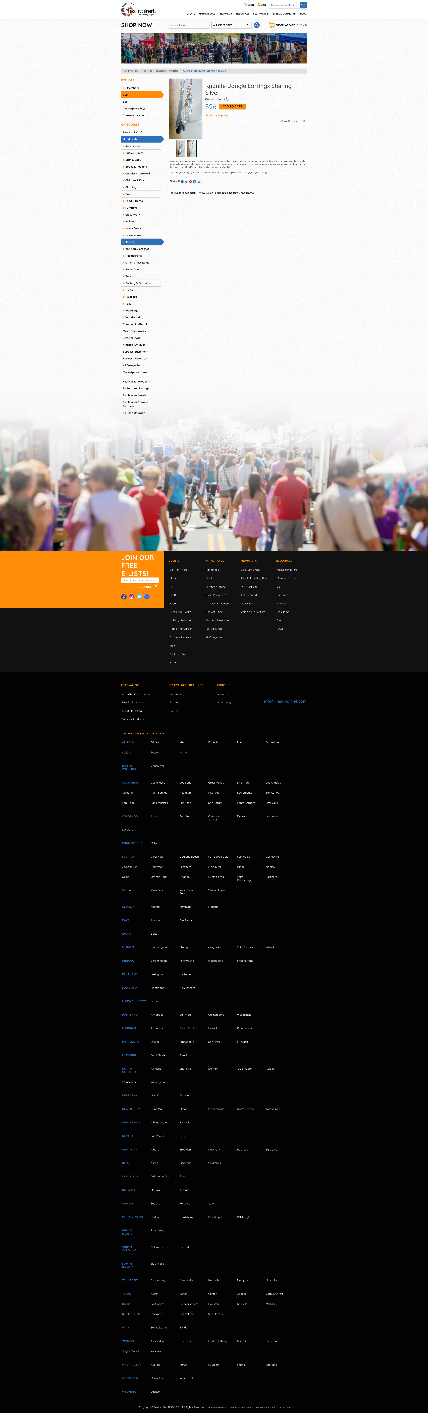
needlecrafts (133, 255)
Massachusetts (132, 1001)
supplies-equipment (135, 351)
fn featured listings (136, 388)
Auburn (155, 1364)
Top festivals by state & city (142, 733)
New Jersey (131, 1109)
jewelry (130, 242)
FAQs (280, 628)
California (130, 782)
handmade (130, 139)
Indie (173, 645)
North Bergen (245, 1109)
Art (171, 586)
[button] (226, 99)
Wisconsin (130, 1378)
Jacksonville (129, 866)
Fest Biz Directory (133, 702)
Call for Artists (178, 569)
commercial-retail (135, 324)
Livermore (243, 782)
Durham (213, 1068)
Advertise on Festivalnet (136, 694)
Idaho (126, 933)
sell (125, 101)
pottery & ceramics (137, 283)
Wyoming (129, 1391)
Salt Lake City (159, 1327)
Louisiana (129, 987)
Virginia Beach (131, 1351)
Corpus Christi (274, 1293)
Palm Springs (159, 792)
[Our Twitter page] (139, 596)
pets (128, 276)
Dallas (126, 1304)
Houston (213, 1304)
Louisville (185, 974)
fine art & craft (133, 132)
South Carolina (129, 1248)
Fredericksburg (189, 1304)
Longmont (272, 816)
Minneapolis (187, 1041)
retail (208, 578)
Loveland (128, 829)
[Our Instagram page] (131, 596)
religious (131, 296)
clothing (130, 187)
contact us (283, 1407)
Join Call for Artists (253, 611)
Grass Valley (216, 782)
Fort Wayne (187, 960)
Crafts (173, 595)
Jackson (156, 1391)
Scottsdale (272, 742)
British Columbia (129, 767)
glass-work (132, 214)
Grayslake (214, 947)
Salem (212, 1203)
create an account (135, 115)
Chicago (185, 947)
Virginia (128, 1341)
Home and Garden (181, 628)
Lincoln (155, 1095)
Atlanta (155, 906)
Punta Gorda (216, 876)
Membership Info (287, 569)
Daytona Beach (189, 856)
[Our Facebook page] (124, 596)
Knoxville (213, 1280)
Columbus (214, 1163)
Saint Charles (245, 947)
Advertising (224, 702)
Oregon (128, 1203)
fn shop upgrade (134, 413)
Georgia (128, 906)
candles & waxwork (138, 173)
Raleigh (270, 1068)
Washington (132, 1364)
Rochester (243, 1149)
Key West (157, 866)
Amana (155, 920)
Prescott (242, 742)
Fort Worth (157, 1304)
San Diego (128, 802)
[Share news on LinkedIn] (194, 182)
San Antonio (187, 1314)
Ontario (128, 1190)
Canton (212, 1293)
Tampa (126, 890)
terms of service (216, 1407)
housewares (133, 235)
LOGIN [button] (250, 5)
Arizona (128, 742)
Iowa (126, 920)
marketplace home (135, 372)
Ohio (125, 1163)
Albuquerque (159, 1122)
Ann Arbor (157, 1028)
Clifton (183, 1109)
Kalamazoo (244, 1028)
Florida (128, 856)
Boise (154, 933)
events (191, 13)
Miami (240, 866)
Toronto (184, 1190)
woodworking (134, 317)
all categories (132, 365)
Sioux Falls (157, 1263)
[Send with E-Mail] (199, 182)
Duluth (155, 1041)
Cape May (157, 1109)
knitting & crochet (137, 248)
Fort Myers (243, 856)
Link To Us (283, 611)
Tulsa (183, 1176)
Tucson (155, 752)
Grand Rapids (188, 1028)
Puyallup (213, 1364)
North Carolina (129, 1070)
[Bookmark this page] (147, 596)
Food (173, 603)
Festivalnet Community (186, 685)
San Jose (185, 802)
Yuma (183, 752)
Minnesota (130, 1041)
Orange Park (159, 876)
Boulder (184, 816)
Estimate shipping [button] (217, 115)
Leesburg (185, 866)
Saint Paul (214, 1041)
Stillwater (242, 1041)
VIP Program (249, 586)
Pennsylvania (132, 1217)
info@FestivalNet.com (285, 701)
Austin (154, 1293)
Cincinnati (185, 1163)
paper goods (133, 269)
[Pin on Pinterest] (190, 182)
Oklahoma (130, 1176)
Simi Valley (272, 802)
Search (174, 662)
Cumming (185, 906)
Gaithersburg (216, 1014)
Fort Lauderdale (218, 856)
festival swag (132, 338)
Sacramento (244, 792)
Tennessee (130, 1280)
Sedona (127, 752)
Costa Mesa (158, 782)
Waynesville (129, 1082)
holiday (130, 221)
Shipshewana (245, 960)
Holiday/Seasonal (180, 620)
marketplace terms (241, 1407)
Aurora (155, 816)
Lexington (157, 974)
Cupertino (185, 782)
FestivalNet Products (136, 381)
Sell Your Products (133, 719)
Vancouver (157, 765)
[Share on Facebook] (182, 182)
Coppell (242, 1293)
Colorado (130, 816)
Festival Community (284, 13)
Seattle (241, 1364)
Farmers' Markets (180, 637)
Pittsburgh (243, 1217)
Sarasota (271, 876)
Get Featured (249, 595)
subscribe (145, 587)
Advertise (247, 603)
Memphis (242, 1280)
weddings (131, 310)
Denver (241, 816)
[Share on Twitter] (186, 182)
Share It (175, 181)
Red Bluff (185, 792)
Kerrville (242, 1304)
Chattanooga (159, 1280)
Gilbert (155, 742)
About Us (223, 685)
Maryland (130, 1014)
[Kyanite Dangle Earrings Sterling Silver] (185, 109)
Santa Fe (185, 1122)
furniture (131, 207)
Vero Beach (158, 890)
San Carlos (272, 792)
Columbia (157, 1247)
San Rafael (215, 802)
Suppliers (282, 595)
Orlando (185, 876)
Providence (158, 1230)
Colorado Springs (214, 818)
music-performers (134, 331)
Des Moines (187, 920)
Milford (155, 843)
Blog (303, 13)
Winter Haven (216, 890)
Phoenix (213, 742)
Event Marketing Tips (254, 578)
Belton (183, 1293)
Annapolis (157, 1014)
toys (128, 303)
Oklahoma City (160, 1176)
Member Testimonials (290, 578)
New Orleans (187, 987)
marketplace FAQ (134, 108)
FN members (131, 88)
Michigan (129, 1028)
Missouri (129, 1055)
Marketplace (207, 13)
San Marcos (215, 1314)
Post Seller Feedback (182, 193)
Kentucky (129, 974)
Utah (126, 1327)
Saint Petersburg (244, 878)
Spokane (271, 1364)
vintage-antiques (134, 344)
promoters (226, 13)
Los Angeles (273, 782)
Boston (155, 1001)
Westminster (244, 1014)
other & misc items (137, 262)
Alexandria (157, 1341)
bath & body (133, 159)
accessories (132, 146)
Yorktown (156, 1351)
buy (125, 94)
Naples (270, 866)
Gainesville (272, 856)
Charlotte (185, 1068)
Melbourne (215, 866)
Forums (174, 702)
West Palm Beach (186, 891)
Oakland (127, 792)
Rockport (156, 1314)
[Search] (303, 5)
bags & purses (134, 153)
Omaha (184, 1095)
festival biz (260, 13)
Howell (212, 1028)
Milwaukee (157, 1378)
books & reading (136, 166)
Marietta (213, 906)
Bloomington (159, 947)
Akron (154, 1163)
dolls (128, 194)
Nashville (271, 1280)
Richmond (272, 1341)
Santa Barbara (246, 802)
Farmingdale (216, 1109)
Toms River (273, 1109)
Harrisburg (186, 1217)
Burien (183, 1364)
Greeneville (186, 1280)
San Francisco (159, 802)
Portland (185, 1203)
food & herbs (134, 201)
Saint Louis (186, 1055)
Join (279, 586)
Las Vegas (157, 1136)
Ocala (125, 876)
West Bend (186, 1378)
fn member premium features (136, 404)
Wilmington (158, 1082)
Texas (126, 1293)
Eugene (155, 1203)
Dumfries (185, 1341)
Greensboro (244, 1068)
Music (173, 578)
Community (177, 694)
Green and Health (180, 611)
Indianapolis (215, 960)
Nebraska (129, 1095)
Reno (183, 1136)
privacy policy (264, 1407)
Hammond (157, 987)
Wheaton (271, 947)
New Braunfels (131, 1314)
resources (242, 13)
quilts (129, 290)
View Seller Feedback (212, 193)
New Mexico (131, 1122)
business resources (135, 358)
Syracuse (271, 1149)
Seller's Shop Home (241, 193)
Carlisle (155, 1217)
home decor (133, 228)
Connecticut (132, 843)
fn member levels (134, 395)
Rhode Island (127, 1232)
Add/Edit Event (250, 569)
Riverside (214, 792)
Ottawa (155, 1190)
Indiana (128, 960)
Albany (155, 1149)
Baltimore (186, 1014)
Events (174, 560)
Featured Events (180, 654)
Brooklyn (185, 1149)
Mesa (183, 742)
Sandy (183, 1327)
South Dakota (127, 1265)
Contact (174, 711)
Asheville (156, 1068)
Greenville (186, 1247)
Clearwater (158, 856)
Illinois (128, 947)
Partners (282, 603)
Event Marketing (132, 711)
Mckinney (271, 1304)
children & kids (134, 180)
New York (129, 1149)
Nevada (127, 1136)
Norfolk (242, 1341)
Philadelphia (216, 1217)
